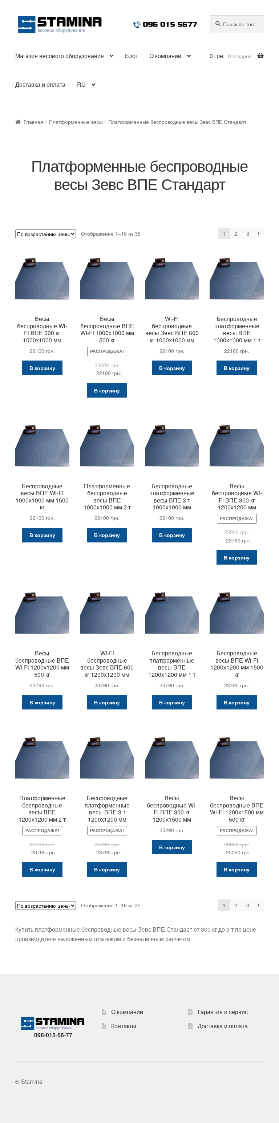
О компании (165, 56)
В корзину (42, 367)
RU (81, 84)
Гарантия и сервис (223, 1012)
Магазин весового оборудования (59, 56)
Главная (33, 121)
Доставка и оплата (40, 84)
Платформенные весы (76, 121)
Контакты (123, 1026)
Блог (131, 56)
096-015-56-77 (53, 1035)
